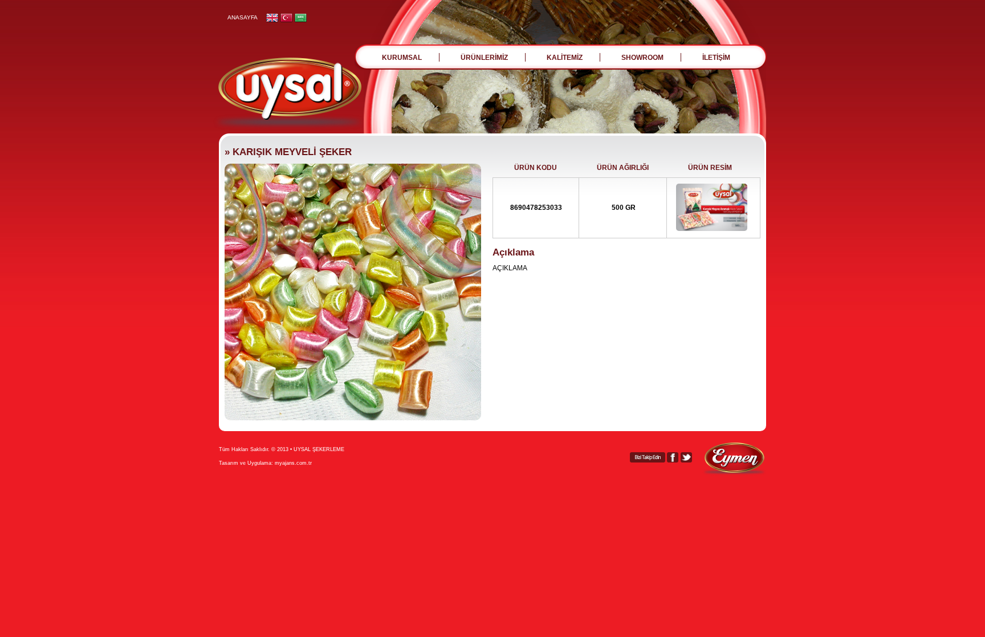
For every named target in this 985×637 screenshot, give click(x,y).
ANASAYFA (242, 17)
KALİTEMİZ (565, 58)
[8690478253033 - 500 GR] (711, 229)
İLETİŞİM (716, 58)
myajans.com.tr (293, 463)
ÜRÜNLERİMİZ (484, 58)
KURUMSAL (402, 58)
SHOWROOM (642, 58)
